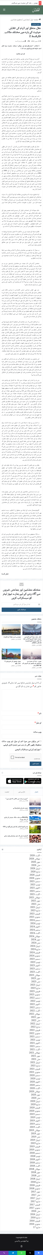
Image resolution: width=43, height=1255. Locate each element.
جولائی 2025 (34, 898)
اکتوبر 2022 (35, 1004)
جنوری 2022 (34, 1033)
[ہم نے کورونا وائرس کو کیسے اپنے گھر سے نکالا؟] (35, 829)
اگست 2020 (35, 1088)
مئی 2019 (35, 1137)
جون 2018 (35, 1172)
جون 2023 (35, 978)
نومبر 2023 (35, 962)
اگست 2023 (35, 972)
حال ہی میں (21, 792)
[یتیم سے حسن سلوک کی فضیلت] (11, 629)
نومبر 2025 (35, 885)
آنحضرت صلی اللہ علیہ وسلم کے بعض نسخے (16, 836)
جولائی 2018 (34, 1169)
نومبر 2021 (35, 1040)
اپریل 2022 (35, 1024)
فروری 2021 (35, 1069)
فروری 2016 (35, 1221)
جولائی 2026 (34, 859)
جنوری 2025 (34, 917)
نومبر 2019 (35, 1118)
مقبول (36, 792)
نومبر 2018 (35, 1156)
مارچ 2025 (35, 911)
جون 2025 (35, 901)
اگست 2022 (35, 1011)
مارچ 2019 (35, 1143)
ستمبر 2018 (35, 1163)
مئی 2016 (35, 1211)
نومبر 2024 (35, 924)
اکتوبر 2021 (35, 1043)
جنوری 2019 (34, 1150)
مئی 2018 (35, 1176)
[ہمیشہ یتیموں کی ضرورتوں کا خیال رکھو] (11, 654)
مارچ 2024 (35, 949)
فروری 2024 (35, 953)
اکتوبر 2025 (35, 888)
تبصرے (7, 792)
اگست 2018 (35, 1166)
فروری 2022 (35, 1030)
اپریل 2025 (35, 907)
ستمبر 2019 (35, 1124)
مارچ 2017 (35, 1202)
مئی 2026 (35, 865)
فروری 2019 (35, 1147)
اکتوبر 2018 (35, 1160)
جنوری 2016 (34, 1224)
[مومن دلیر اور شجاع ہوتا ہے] (35, 811)
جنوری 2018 (34, 1189)
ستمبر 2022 (35, 1008)
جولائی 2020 (34, 1092)
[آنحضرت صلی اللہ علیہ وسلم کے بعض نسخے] (35, 839)
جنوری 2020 (34, 1111)
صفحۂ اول (34, 20)
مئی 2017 (35, 1195)
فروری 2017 (35, 1205)
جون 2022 (35, 1017)
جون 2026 (35, 862)
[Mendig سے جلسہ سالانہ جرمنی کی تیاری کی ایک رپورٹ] (35, 820)
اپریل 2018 (35, 1179)
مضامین (26, 20)
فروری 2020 (35, 1108)
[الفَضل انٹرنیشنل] (35, 10)
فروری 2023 (35, 991)
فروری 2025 (35, 914)
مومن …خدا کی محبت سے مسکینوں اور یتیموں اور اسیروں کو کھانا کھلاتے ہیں (31, 663)
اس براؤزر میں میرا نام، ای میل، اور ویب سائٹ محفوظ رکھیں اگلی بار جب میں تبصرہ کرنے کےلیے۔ (21, 743)
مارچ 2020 (35, 1105)
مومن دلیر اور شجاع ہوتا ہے (20, 808)
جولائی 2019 (34, 1130)
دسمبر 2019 (35, 1114)
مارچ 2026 (35, 872)
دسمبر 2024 (35, 920)
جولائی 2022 (34, 1014)
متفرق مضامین (16, 20)
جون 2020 (35, 1095)
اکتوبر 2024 (35, 927)
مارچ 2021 (35, 1066)
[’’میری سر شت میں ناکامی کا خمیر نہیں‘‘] (35, 802)
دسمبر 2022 (35, 998)
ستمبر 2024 (35, 930)
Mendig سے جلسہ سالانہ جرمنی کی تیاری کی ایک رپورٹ (16, 818)
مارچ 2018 (35, 1182)
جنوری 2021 (34, 1072)
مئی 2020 (35, 1098)
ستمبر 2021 (35, 1046)
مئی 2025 (35, 904)
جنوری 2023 (34, 995)
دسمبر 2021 (35, 1037)
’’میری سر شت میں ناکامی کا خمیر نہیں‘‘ (17, 799)
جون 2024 (35, 940)
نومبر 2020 (35, 1079)
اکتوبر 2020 (35, 1082)
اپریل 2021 (35, 1063)
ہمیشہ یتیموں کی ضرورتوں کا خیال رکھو (13, 662)
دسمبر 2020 (35, 1075)
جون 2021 (35, 1056)
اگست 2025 (35, 894)
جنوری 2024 (34, 956)
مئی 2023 (35, 982)
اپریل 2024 (35, 946)
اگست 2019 (35, 1127)
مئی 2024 (35, 943)
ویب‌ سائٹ (37, 732)
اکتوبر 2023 (35, 966)
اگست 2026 (35, 856)
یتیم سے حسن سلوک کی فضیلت (12, 637)
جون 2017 (35, 1192)
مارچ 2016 (35, 1218)
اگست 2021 (35, 1050)
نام (39, 713)
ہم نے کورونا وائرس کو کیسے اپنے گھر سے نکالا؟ (15, 826)
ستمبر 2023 (35, 969)
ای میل (38, 723)
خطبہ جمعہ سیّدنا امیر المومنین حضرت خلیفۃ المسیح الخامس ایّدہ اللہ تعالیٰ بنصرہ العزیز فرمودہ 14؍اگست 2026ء (32, 640)
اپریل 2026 (35, 869)
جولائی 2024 (34, 936)
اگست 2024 (35, 933)
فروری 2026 (35, 875)
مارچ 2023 (35, 988)
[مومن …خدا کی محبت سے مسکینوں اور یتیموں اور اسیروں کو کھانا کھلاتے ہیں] (31, 654)
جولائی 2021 (34, 1053)
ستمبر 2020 (35, 1085)
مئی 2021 (35, 1059)
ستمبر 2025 (35, 891)
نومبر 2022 (35, 1001)
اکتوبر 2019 (35, 1121)
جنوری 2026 (34, 878)
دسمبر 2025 (35, 882)
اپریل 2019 (35, 1140)
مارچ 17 (36, 1227)
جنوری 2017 (34, 1208)
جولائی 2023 (34, 975)
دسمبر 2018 (35, 1153)
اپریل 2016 (35, 1214)
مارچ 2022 (35, 1027)
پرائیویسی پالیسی (21, 1241)
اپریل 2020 (35, 1101)
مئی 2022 (35, 1021)
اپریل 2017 (35, 1198)
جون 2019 (35, 1134)
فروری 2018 (35, 1185)
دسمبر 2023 (35, 959)
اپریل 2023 (35, 985)
